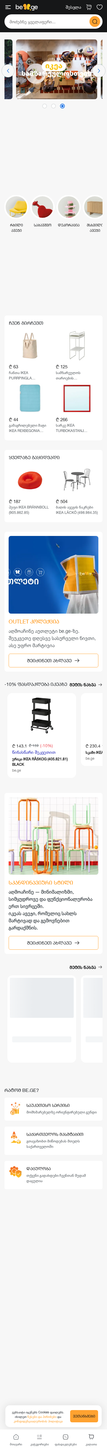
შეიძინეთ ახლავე (49, 660)
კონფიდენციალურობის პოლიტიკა (38, 1421)
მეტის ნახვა (83, 684)
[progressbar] (42, 998)
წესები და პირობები (42, 1416)
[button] (44, 106)
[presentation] (8, 70)
